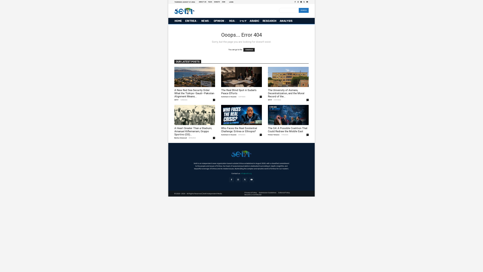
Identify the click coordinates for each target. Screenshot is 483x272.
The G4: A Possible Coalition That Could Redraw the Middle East (287, 130)
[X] (304, 2)
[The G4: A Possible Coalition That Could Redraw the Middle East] (288, 115)
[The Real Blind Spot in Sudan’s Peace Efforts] (241, 77)
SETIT (176, 100)
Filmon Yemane (273, 135)
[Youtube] (307, 2)
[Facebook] (295, 2)
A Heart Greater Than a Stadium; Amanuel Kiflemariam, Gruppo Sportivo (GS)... (193, 131)
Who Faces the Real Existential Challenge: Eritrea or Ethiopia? (239, 130)
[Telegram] (301, 2)
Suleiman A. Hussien (228, 97)
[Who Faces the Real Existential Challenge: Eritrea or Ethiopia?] (241, 115)
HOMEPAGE (249, 50)
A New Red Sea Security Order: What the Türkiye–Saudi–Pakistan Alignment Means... (194, 93)
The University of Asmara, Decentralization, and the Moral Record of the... (286, 93)
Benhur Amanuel (180, 138)
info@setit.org (246, 173)
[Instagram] (298, 2)
